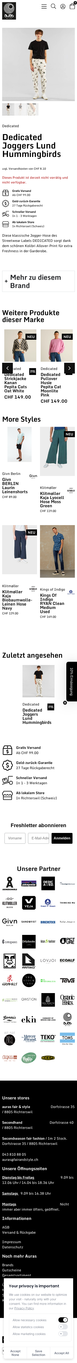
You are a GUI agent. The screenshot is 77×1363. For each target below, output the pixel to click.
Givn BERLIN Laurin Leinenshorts (15, 485)
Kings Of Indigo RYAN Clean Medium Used (52, 603)
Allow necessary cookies (29, 1320)
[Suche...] (53, 7)
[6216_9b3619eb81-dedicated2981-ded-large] (38, 64)
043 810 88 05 (14, 1154)
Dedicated (10, 125)
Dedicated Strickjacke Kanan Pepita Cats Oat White (15, 382)
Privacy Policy (24, 1308)
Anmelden (62, 838)
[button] (69, 368)
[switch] (63, 1319)
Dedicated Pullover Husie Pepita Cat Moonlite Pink (51, 384)
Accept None (15, 1353)
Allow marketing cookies (29, 1334)
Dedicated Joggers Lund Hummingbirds (36, 716)
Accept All (61, 1353)
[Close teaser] (65, 703)
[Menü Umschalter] (44, 6)
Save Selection (38, 1353)
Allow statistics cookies (28, 1327)
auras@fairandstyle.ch (20, 1159)
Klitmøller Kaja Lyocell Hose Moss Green (52, 499)
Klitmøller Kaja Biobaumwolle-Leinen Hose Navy (17, 599)
